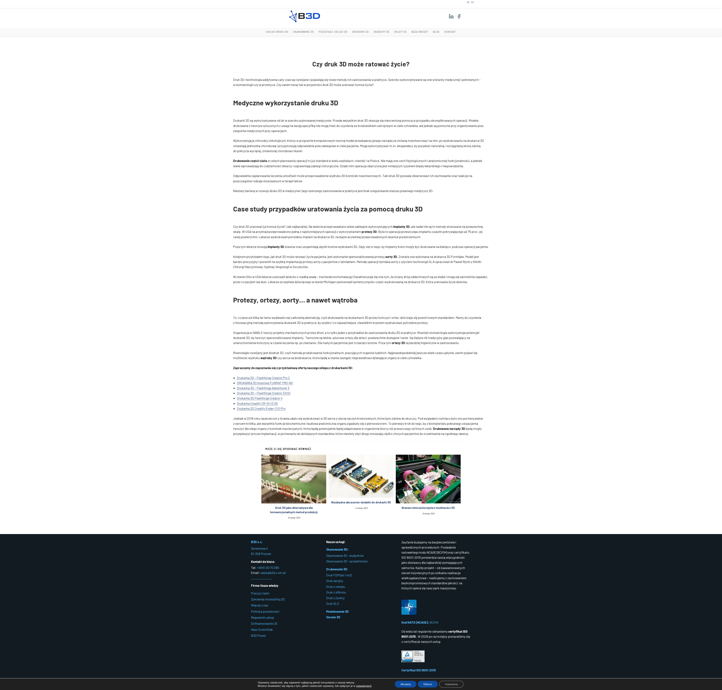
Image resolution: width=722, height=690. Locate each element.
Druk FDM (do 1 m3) (339, 575)
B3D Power (258, 635)
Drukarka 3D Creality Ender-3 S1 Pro (261, 408)
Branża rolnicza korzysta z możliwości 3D (428, 507)
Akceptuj (405, 684)
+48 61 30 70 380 (268, 567)
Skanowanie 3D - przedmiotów (347, 561)
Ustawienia (451, 684)
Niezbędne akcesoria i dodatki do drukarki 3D (361, 502)
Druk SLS (332, 603)
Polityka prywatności (265, 611)
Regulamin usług (262, 617)
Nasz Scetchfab (262, 629)
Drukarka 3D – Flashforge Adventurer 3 (263, 388)
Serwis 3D (333, 617)
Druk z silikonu (336, 592)
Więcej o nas (259, 605)
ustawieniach (364, 685)
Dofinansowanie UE (264, 623)
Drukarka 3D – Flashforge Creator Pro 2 (263, 378)
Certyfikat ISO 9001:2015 (418, 670)
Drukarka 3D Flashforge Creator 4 (259, 398)
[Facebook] (459, 16)
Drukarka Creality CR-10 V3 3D (257, 403)
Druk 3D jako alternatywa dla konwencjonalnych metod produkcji (294, 510)
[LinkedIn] (451, 16)
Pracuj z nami (260, 593)
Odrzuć (427, 684)
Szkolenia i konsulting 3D (268, 599)
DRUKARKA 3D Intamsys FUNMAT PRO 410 (265, 383)
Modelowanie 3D (337, 611)
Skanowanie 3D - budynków (345, 555)
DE (468, 2)
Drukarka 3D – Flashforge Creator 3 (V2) (263, 393)
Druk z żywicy (335, 598)
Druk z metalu (335, 586)
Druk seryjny (334, 581)
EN (472, 2)
